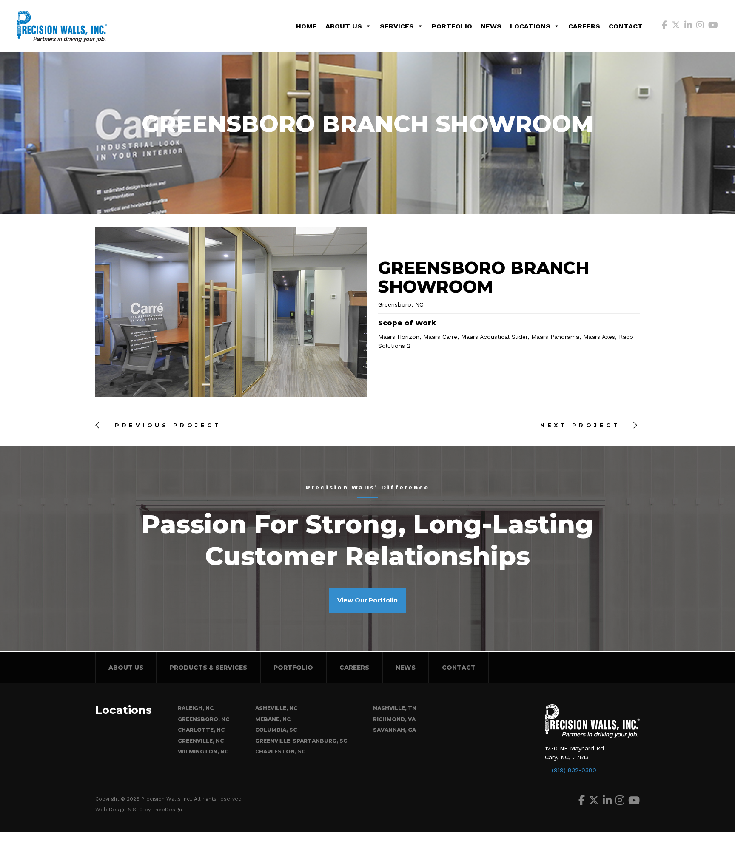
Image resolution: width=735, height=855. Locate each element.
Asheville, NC (276, 708)
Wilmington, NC (203, 751)
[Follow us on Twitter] (676, 26)
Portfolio (452, 26)
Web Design (110, 809)
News (491, 26)
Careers (584, 26)
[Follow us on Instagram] (700, 26)
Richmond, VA (394, 719)
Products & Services (208, 667)
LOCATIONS (530, 26)
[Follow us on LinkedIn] (688, 26)
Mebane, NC (273, 719)
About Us (343, 26)
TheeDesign (167, 809)
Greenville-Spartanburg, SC (301, 741)
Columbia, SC (276, 730)
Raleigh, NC (196, 708)
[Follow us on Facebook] (664, 26)
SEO (138, 809)
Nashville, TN (394, 708)
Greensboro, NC (203, 719)
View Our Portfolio (367, 600)
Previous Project (166, 425)
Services (397, 26)
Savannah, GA (394, 730)
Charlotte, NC (201, 730)
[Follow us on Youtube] (713, 26)
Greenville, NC (201, 741)
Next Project (582, 425)
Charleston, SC (280, 751)
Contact (626, 26)
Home (306, 26)
